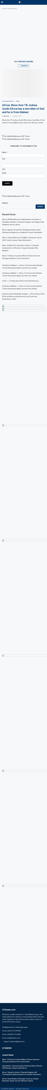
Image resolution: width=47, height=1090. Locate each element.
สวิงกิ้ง (4, 281)
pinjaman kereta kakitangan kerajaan (15, 294)
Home (4, 8)
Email (4, 173)
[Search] (45, 2)
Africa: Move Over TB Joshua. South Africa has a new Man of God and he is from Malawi (23, 109)
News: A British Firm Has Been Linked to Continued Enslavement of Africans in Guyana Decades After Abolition (20, 248)
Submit (7, 183)
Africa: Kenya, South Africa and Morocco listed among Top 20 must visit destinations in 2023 (23, 296)
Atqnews (6, 116)
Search (5, 203)
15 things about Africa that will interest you (24, 281)
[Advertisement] (23, 35)
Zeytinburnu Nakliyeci (9, 265)
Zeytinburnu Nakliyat (9, 273)
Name (4, 152)
